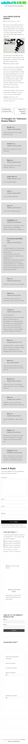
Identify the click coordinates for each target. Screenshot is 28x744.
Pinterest (15, 549)
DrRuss (9, 430)
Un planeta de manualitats (15, 238)
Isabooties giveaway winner (22, 111)
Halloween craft (13, 97)
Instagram (9, 536)
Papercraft (12, 101)
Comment (4, 477)
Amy (8, 205)
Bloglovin (10, 549)
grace (9, 293)
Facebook (5, 551)
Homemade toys (8, 99)
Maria (8, 160)
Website (3, 513)
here (7, 71)
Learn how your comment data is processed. (13, 527)
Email (3, 506)
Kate (6, 21)
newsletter (12, 538)
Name (3, 499)
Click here (8, 595)
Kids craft (16, 99)
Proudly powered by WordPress (12, 739)
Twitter (11, 551)
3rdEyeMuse (10, 220)
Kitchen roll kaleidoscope (7, 110)
